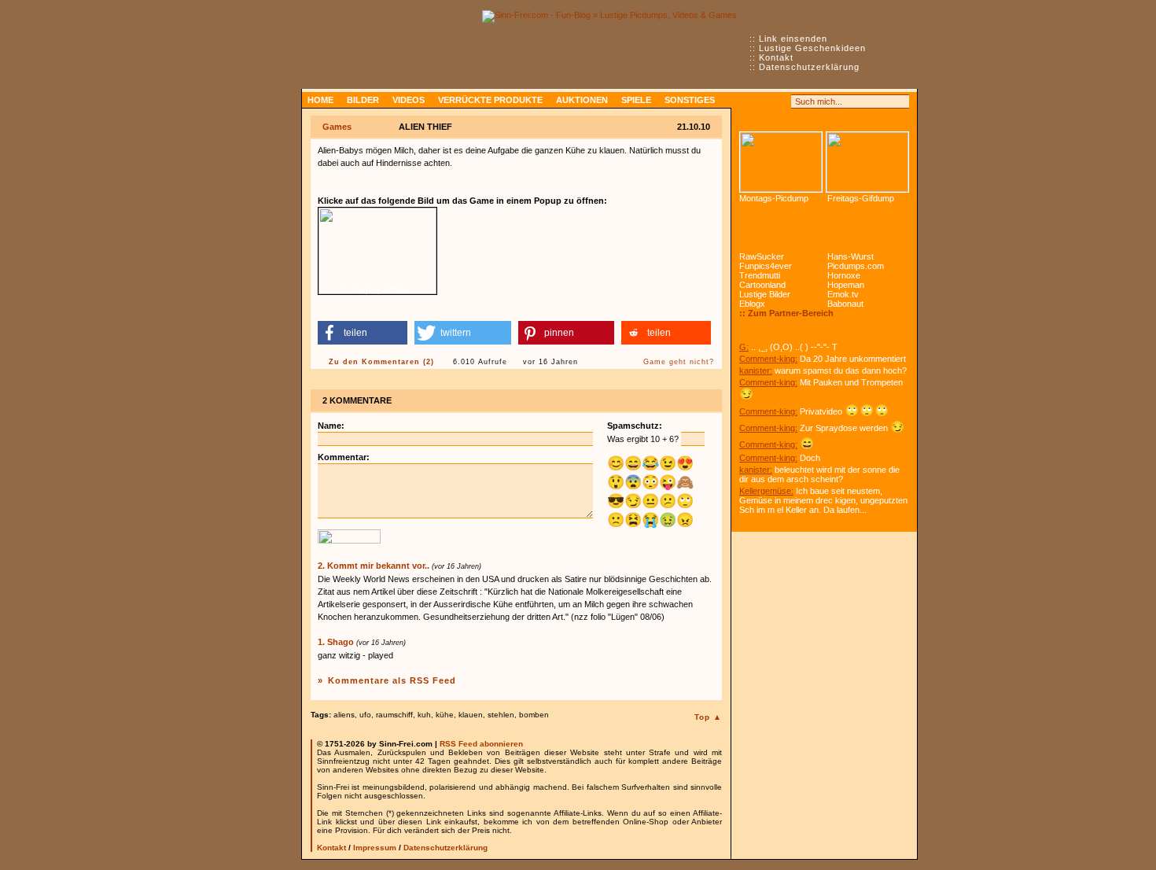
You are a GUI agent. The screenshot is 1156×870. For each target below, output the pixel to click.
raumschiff (394, 714)
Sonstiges (690, 100)
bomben (534, 714)
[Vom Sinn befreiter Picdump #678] (781, 162)
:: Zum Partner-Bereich (786, 313)
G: (744, 347)
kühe (445, 714)
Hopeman (845, 284)
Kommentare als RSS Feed (392, 680)
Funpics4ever (765, 266)
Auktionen (582, 100)
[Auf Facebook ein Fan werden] (764, 101)
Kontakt (776, 57)
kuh (424, 714)
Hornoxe (843, 275)
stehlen (501, 714)
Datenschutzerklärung (809, 67)
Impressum (374, 847)
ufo (365, 714)
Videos (408, 100)
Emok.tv (843, 294)
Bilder (363, 100)
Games (337, 126)
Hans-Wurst (850, 256)
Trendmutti (759, 275)
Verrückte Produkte (490, 100)
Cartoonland (762, 284)
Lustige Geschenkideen (812, 48)
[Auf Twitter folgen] (781, 101)
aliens (344, 714)
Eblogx (752, 303)
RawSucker (761, 256)
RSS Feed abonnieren (481, 743)
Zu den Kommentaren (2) (381, 362)
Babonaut (845, 303)
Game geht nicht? (678, 362)
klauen (470, 714)
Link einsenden (793, 38)
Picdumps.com (855, 266)
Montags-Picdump (773, 198)
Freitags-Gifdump (860, 198)
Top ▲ (708, 717)
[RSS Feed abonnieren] (746, 101)
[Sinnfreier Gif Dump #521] (867, 162)
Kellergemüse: (766, 491)
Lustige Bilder (764, 294)
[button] (362, 333)
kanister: (755, 370)
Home (320, 100)
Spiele (636, 100)
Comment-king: (768, 358)
